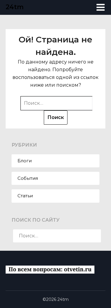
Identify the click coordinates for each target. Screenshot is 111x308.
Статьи (25, 196)
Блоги (24, 160)
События (27, 178)
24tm (15, 7)
